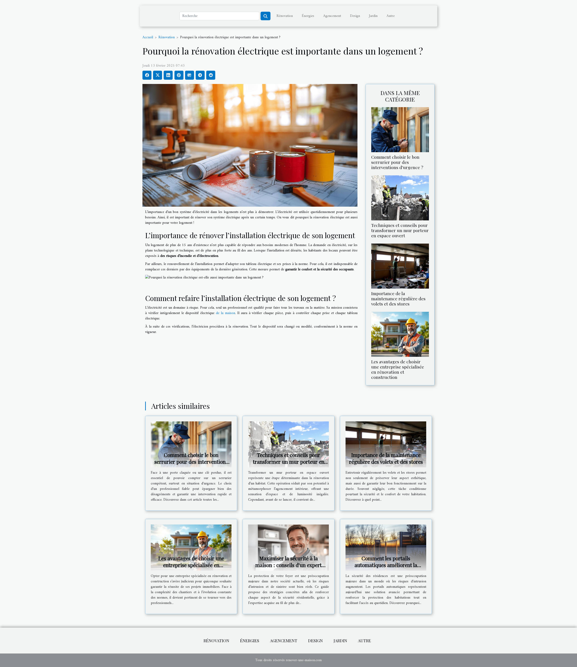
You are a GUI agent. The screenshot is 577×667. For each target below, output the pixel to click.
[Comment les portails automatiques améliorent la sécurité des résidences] (386, 547)
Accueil (147, 37)
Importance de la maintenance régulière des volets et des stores (398, 298)
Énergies (308, 16)
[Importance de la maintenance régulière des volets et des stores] (400, 266)
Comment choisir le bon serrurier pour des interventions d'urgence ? (397, 162)
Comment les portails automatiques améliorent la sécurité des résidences (386, 565)
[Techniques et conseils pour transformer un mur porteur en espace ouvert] (400, 197)
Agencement (332, 16)
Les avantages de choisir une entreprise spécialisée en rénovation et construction (397, 369)
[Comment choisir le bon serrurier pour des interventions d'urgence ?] (400, 129)
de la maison (225, 313)
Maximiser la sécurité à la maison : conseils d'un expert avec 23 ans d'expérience (288, 565)
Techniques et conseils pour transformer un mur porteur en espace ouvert (400, 230)
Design (355, 16)
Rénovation (285, 16)
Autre (391, 16)
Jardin (373, 16)
